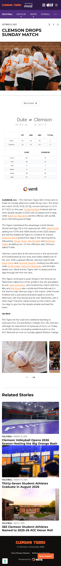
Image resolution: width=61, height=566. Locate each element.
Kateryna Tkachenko (18, 216)
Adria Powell (53, 228)
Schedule (43, 5)
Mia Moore (16, 288)
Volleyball (7, 436)
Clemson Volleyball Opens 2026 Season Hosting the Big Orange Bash (29, 441)
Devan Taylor (20, 241)
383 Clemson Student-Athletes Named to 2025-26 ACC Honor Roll (27, 528)
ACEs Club (21, 14)
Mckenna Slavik (31, 209)
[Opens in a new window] (49, 5)
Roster (33, 14)
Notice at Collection (41, 553)
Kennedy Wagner (27, 263)
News (56, 14)
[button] (33, 377)
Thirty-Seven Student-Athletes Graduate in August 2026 (25, 485)
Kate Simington (17, 285)
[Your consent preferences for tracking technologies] (5, 561)
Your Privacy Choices (20, 553)
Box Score (29, 103)
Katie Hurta (7, 263)
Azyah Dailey (14, 266)
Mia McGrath (34, 241)
